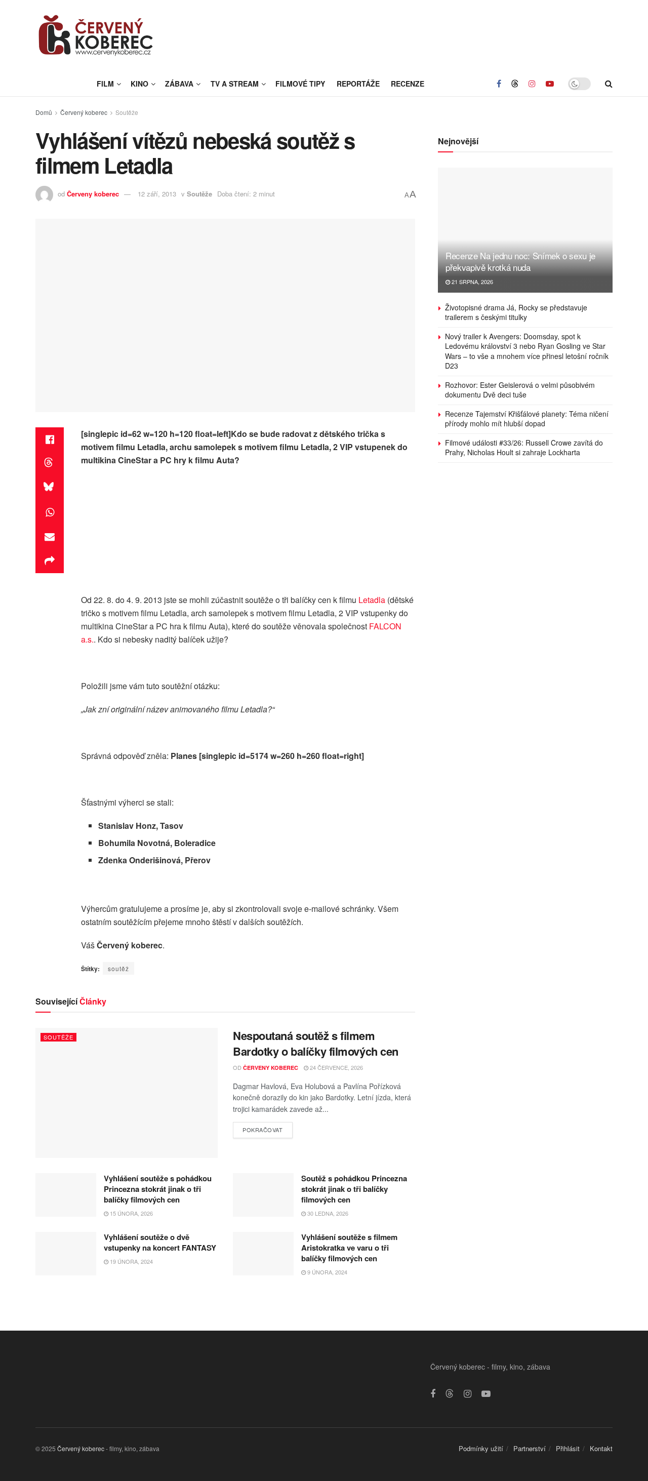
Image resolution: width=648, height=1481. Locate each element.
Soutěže (126, 112)
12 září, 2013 (157, 193)
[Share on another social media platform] (49, 561)
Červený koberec (83, 112)
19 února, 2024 (130, 1261)
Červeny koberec (93, 193)
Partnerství (529, 1448)
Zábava (179, 83)
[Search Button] (609, 83)
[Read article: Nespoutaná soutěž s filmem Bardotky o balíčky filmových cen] (126, 1093)
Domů (43, 112)
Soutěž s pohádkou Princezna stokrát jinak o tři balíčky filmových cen (354, 1189)
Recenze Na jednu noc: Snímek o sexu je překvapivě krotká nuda (520, 261)
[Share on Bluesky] (49, 488)
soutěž (118, 968)
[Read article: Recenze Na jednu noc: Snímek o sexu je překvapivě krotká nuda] (525, 230)
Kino (139, 83)
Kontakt (601, 1448)
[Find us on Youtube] (550, 83)
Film (105, 83)
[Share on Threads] (49, 464)
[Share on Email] (49, 537)
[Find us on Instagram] (532, 83)
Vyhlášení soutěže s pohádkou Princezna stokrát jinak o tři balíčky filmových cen (158, 1189)
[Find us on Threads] (514, 83)
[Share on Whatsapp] (49, 512)
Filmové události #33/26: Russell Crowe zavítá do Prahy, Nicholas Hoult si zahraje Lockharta (524, 447)
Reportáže (358, 83)
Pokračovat (267, 1128)
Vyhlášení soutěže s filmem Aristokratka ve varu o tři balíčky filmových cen (349, 1247)
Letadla (371, 600)
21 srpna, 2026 (471, 281)
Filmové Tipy (300, 83)
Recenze (407, 83)
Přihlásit (568, 1448)
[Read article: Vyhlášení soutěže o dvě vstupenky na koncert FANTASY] (65, 1253)
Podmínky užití (481, 1448)
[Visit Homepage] (96, 35)
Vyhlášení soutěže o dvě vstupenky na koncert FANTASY (160, 1242)
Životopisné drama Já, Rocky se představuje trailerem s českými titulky (516, 312)
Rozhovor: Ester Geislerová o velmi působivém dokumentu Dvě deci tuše (520, 390)
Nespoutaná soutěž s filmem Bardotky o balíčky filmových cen (315, 1043)
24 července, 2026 (335, 1067)
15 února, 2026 (130, 1213)
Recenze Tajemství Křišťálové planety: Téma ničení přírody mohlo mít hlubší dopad (527, 419)
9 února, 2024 (326, 1272)
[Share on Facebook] (49, 439)
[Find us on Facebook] (499, 83)
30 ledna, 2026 (327, 1213)
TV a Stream (235, 83)
